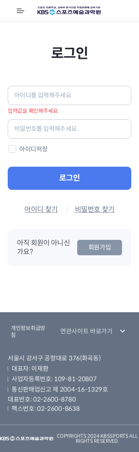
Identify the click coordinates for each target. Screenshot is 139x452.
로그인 (69, 178)
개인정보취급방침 (28, 331)
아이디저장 (33, 149)
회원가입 (99, 247)
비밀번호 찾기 (95, 209)
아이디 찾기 (41, 209)
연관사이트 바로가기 (86, 331)
